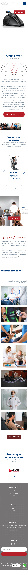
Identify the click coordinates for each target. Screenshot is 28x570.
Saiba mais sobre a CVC (13, 114)
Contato (14, 495)
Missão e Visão (14, 493)
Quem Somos (14, 491)
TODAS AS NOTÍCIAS (14, 436)
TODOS (10, 281)
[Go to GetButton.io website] (24, 568)
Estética (23, 281)
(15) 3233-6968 (19, 12)
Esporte (16, 281)
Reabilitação (23, 282)
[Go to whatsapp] (24, 565)
